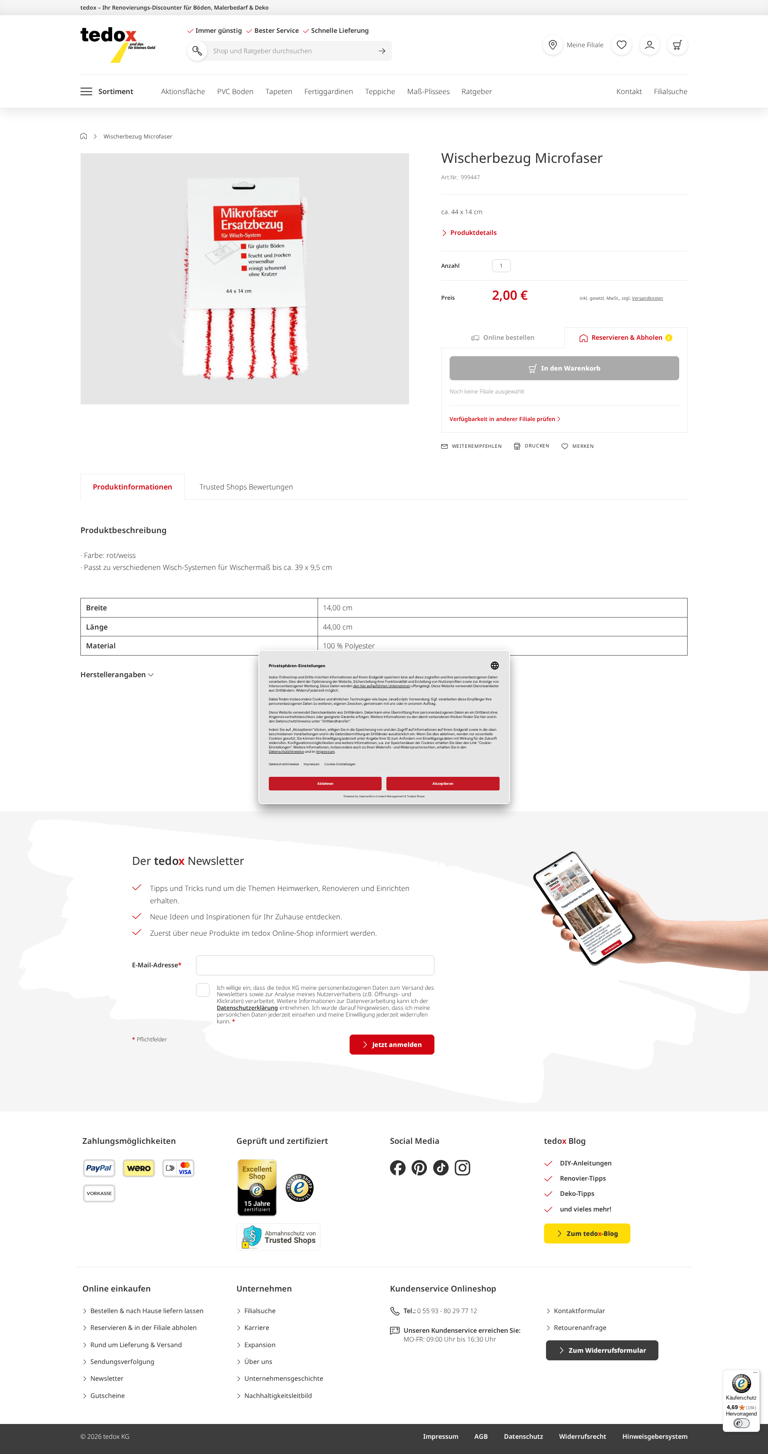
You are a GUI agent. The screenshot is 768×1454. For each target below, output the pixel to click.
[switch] (742, 1423)
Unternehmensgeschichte (283, 1378)
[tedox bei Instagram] (462, 1168)
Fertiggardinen (328, 91)
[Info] (668, 337)
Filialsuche (671, 91)
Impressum (440, 1436)
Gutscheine (107, 1395)
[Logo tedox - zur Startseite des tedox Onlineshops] (117, 45)
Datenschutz (523, 1436)
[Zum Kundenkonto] (650, 45)
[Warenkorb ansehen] (678, 45)
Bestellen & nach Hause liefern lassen (147, 1310)
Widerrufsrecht (582, 1436)
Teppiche (380, 91)
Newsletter (107, 1378)
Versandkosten (647, 298)
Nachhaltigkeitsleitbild (278, 1395)
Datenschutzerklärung (247, 1007)
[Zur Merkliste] (622, 45)
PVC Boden (235, 91)
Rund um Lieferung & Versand (136, 1344)
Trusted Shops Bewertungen (246, 486)
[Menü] (755, 1374)
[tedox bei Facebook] (398, 1168)
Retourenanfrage (580, 1327)
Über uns (258, 1361)
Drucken (537, 446)
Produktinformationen (132, 486)
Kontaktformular (579, 1310)
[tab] (502, 337)
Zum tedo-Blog (592, 1233)
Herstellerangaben (113, 674)
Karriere (256, 1327)
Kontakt (629, 91)
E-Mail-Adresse (157, 965)
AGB (481, 1436)
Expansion (260, 1344)
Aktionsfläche (183, 91)
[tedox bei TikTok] (441, 1168)
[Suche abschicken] (382, 51)
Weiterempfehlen (477, 446)
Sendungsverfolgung (122, 1361)
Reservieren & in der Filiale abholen (143, 1327)
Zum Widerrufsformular (607, 1350)
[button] (244, 279)
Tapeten (279, 91)
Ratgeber (477, 91)
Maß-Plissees (428, 91)
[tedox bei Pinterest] (419, 1168)
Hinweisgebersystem (655, 1436)
